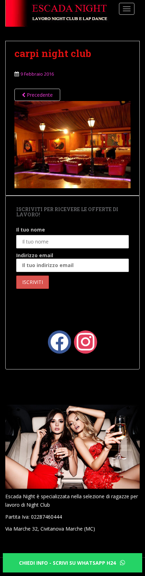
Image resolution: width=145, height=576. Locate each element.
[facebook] (59, 341)
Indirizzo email (34, 255)
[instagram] (85, 341)
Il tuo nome (30, 229)
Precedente (39, 94)
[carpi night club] (72, 143)
